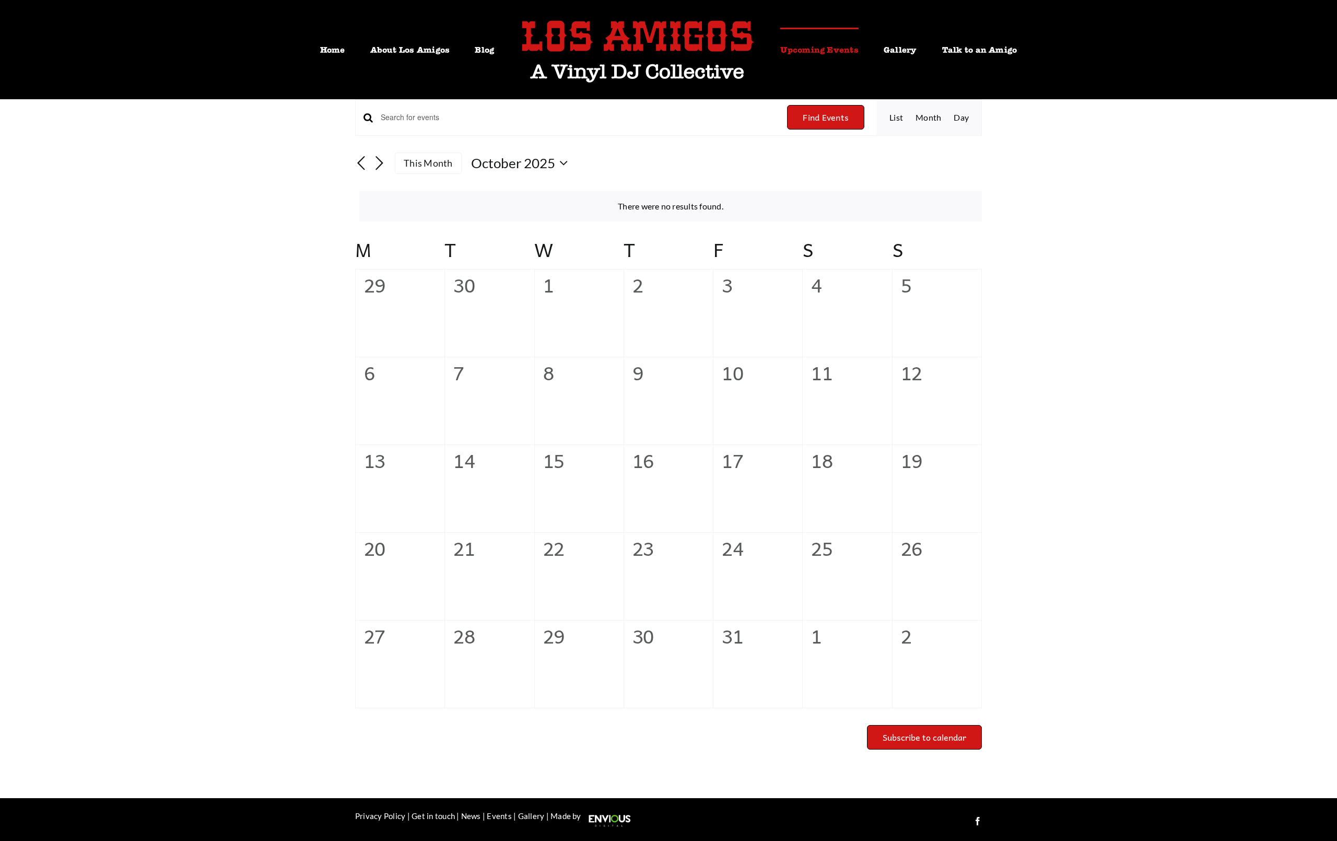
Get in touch (433, 816)
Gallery (531, 816)
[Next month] (379, 164)
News (471, 816)
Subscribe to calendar (924, 737)
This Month (428, 163)
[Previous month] (361, 164)
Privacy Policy (380, 816)
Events (499, 816)
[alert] (670, 206)
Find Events (826, 117)
